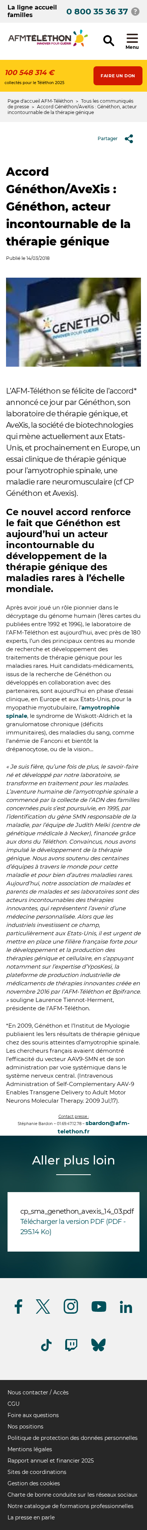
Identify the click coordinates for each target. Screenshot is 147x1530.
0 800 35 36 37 (97, 11)
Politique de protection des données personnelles (73, 1438)
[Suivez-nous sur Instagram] (71, 1312)
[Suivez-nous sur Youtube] (99, 1310)
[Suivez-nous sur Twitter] (43, 1312)
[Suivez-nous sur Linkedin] (126, 1311)
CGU (14, 1403)
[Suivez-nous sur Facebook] (18, 1312)
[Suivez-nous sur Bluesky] (98, 1351)
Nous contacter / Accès (38, 1392)
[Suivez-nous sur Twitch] (71, 1349)
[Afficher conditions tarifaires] (135, 11)
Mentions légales (30, 1449)
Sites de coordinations (37, 1472)
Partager (108, 138)
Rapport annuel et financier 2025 (51, 1460)
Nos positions (25, 1426)
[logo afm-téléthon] (48, 45)
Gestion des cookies (34, 1483)
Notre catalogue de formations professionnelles (70, 1506)
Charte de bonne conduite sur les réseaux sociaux (72, 1494)
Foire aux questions (33, 1415)
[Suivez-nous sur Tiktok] (46, 1349)
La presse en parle (31, 1517)
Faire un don (118, 75)
